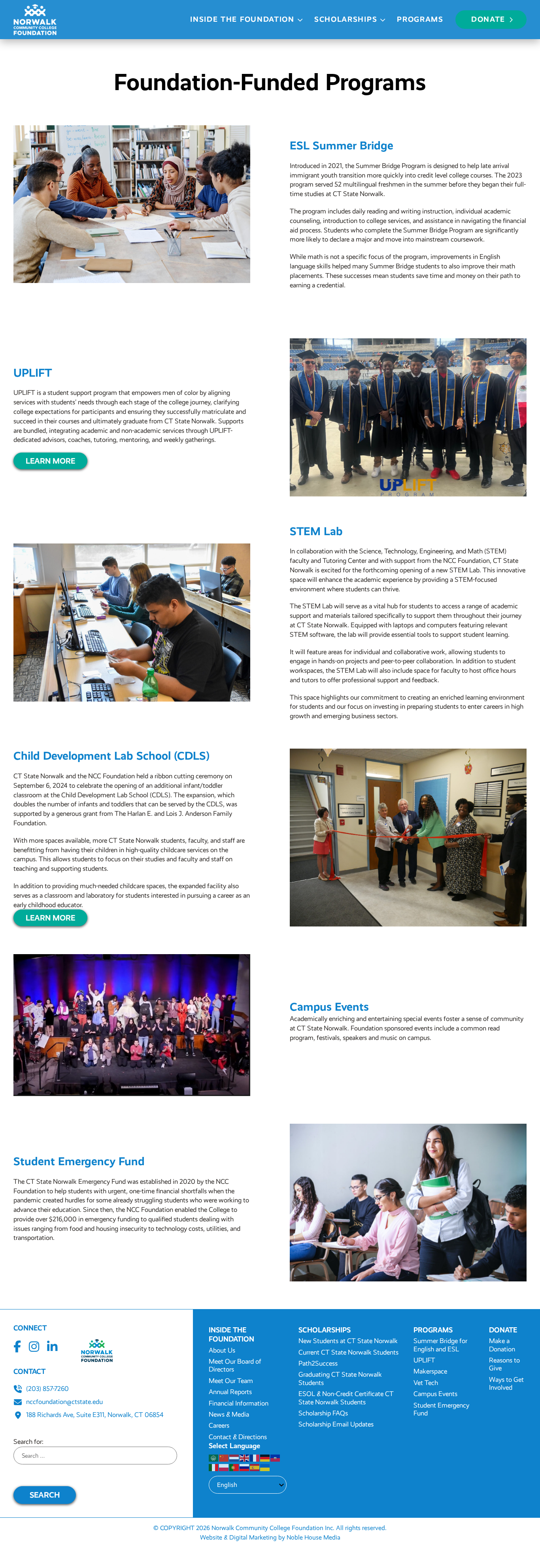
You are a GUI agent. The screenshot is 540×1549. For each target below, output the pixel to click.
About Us (222, 1350)
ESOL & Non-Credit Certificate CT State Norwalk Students (346, 1398)
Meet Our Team (231, 1381)
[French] (255, 1457)
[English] (245, 1457)
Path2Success (318, 1363)
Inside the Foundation (242, 19)
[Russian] (245, 1467)
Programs (420, 19)
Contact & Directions (238, 1437)
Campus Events (435, 1394)
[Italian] (214, 1467)
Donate (488, 19)
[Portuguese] (234, 1467)
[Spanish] (255, 1467)
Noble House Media (313, 1537)
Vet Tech (425, 1383)
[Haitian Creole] (275, 1457)
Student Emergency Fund (441, 1409)
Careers (219, 1425)
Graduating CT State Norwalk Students (340, 1378)
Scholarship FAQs (323, 1413)
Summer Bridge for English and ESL (440, 1345)
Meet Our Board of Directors (235, 1365)
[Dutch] (234, 1457)
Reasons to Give (504, 1364)
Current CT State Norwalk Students (348, 1352)
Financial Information (238, 1403)
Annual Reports (230, 1392)
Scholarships (345, 19)
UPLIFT (424, 1360)
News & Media (229, 1414)
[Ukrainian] (265, 1467)
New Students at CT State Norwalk (348, 1341)
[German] (265, 1457)
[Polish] (224, 1467)
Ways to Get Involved (506, 1383)
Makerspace (430, 1371)
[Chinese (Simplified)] (224, 1457)
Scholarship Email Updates (336, 1424)
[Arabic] (214, 1457)
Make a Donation (502, 1345)
